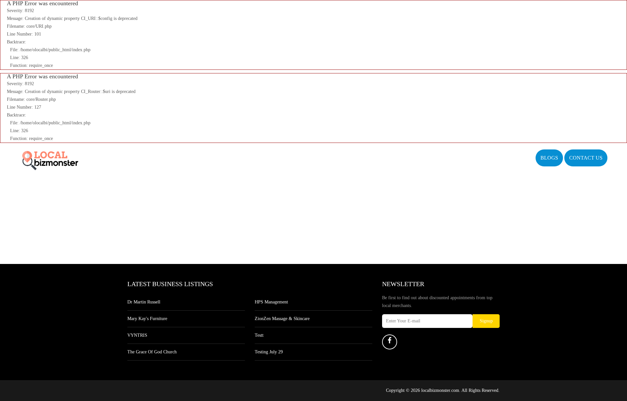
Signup (486, 320)
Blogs (549, 158)
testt (259, 335)
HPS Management (271, 302)
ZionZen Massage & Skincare (282, 318)
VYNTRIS (137, 335)
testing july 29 (269, 351)
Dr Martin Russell (143, 302)
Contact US (586, 158)
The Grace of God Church (152, 351)
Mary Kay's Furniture (147, 318)
